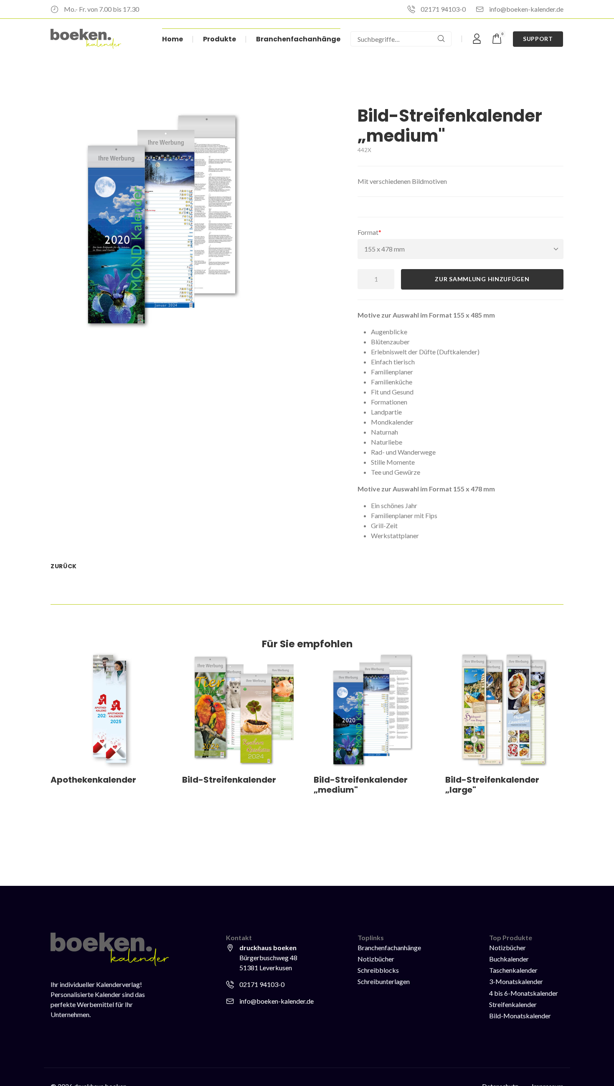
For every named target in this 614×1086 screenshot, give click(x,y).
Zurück (64, 566)
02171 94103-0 (443, 9)
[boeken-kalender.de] (86, 39)
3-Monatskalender (516, 981)
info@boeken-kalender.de (526, 9)
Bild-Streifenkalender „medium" (361, 785)
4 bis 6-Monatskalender (523, 993)
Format (373, 232)
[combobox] (391, 39)
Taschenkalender (513, 970)
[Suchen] (441, 39)
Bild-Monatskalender (520, 1016)
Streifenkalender (513, 1004)
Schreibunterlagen (384, 981)
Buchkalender (509, 959)
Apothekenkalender (93, 780)
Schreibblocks (378, 970)
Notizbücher (376, 959)
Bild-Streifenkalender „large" (492, 785)
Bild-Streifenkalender (229, 780)
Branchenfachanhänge (389, 947)
